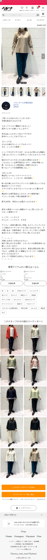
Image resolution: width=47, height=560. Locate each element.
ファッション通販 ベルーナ (10, 499)
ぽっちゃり (17, 299)
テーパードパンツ (7, 304)
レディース (6, 20)
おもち (16, 105)
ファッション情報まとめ (24, 549)
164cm (16, 107)
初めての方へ (28, 541)
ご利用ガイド (19, 541)
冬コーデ (14, 295)
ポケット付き (6, 299)
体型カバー (24, 295)
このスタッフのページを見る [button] (23, 487)
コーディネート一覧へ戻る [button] (23, 494)
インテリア (40, 20)
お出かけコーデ (30, 299)
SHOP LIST (41, 25)
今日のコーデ (21, 291)
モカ (3, 312)
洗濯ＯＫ (20, 304)
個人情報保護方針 (28, 544)
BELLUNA (24, 308)
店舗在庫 (11, 283)
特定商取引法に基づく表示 (19, 546)
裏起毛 (43, 308)
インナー (18, 20)
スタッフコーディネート (27, 499)
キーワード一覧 (32, 546)
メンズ (29, 20)
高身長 (33, 295)
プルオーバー (30, 304)
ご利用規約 (18, 544)
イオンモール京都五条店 (23, 103)
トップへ (11, 541)
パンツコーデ (34, 291)
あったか (34, 308)
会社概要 (36, 541)
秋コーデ (5, 295)
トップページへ (25, 508)
